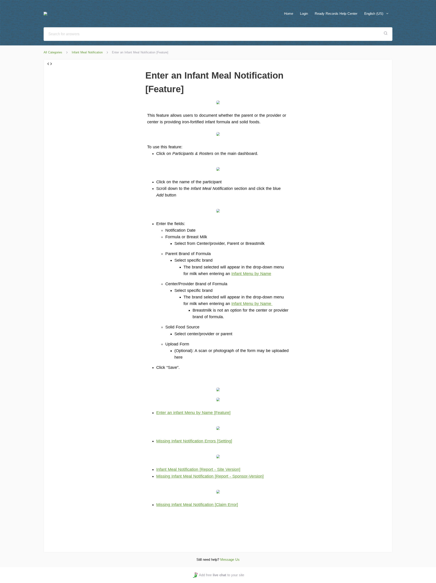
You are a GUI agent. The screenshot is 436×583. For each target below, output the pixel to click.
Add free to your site (221, 575)
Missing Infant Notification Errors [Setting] (194, 441)
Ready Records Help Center (336, 13)
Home (288, 13)
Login (304, 13)
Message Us (230, 559)
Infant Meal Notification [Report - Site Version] (198, 469)
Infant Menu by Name (251, 273)
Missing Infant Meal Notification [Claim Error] (197, 504)
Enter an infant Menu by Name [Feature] (193, 412)
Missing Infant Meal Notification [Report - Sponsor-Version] (210, 476)
